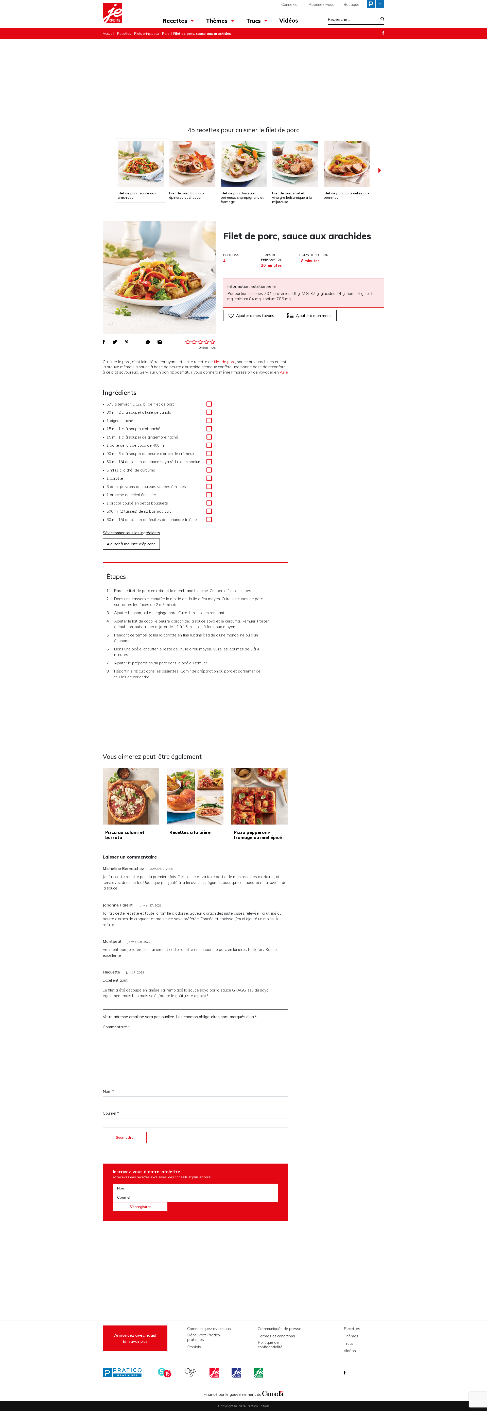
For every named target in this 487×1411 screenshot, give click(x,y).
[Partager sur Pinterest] (126, 342)
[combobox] (352, 19)
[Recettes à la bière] (195, 796)
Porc (165, 33)
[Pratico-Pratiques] (124, 1373)
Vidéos (288, 20)
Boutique (351, 4)
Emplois (194, 1347)
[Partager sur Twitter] (114, 342)
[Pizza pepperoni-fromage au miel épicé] (259, 796)
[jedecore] (237, 1373)
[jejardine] (259, 1373)
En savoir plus (135, 1338)
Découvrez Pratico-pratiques (204, 1337)
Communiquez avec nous (209, 1328)
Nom (108, 1091)
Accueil (108, 33)
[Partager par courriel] (160, 342)
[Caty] (191, 1373)
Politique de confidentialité (270, 1344)
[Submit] (380, 19)
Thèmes (217, 20)
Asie (284, 372)
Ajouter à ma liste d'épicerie (131, 544)
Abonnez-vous (321, 4)
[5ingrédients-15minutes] (165, 1373)
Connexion (290, 4)
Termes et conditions (276, 1336)
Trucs (253, 20)
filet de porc (224, 361)
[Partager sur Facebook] (104, 342)
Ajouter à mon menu (314, 315)
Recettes (175, 20)
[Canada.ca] (273, 1393)
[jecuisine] (215, 1373)
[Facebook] (383, 33)
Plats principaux (146, 33)
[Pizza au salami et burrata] (131, 796)
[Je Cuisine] (125, 13)
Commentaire (116, 1026)
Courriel (111, 1113)
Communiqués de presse (279, 1328)
